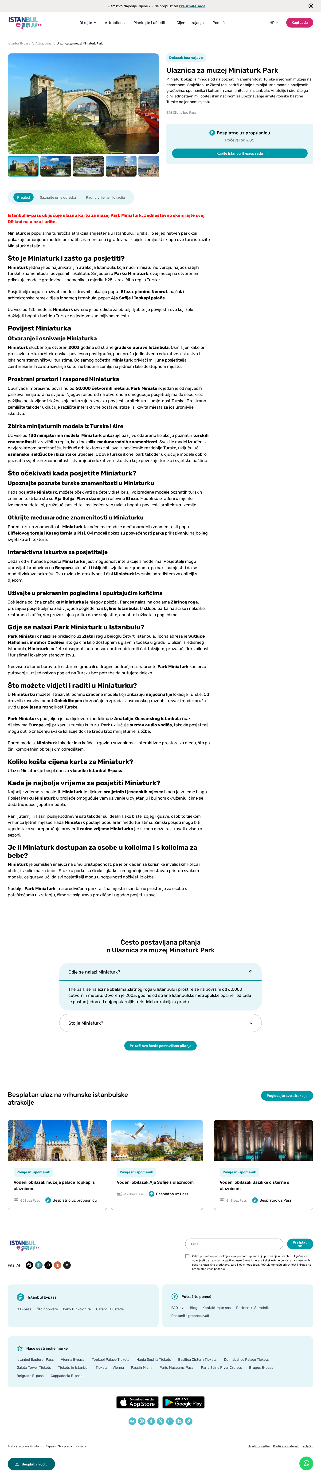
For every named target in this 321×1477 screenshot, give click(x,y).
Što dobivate (47, 1309)
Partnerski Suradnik (252, 1307)
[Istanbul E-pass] (25, 23)
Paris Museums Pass (177, 1367)
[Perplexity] (39, 1265)
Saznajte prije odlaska (58, 197)
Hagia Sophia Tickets (154, 1359)
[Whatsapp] (306, 1463)
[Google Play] (183, 1402)
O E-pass (24, 1309)
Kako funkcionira (77, 1309)
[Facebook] (151, 1421)
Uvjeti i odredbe (259, 1446)
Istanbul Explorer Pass (35, 1359)
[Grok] (48, 1265)
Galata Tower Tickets (34, 1367)
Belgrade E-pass (30, 1375)
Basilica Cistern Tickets (197, 1359)
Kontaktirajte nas (217, 1307)
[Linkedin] (179, 1421)
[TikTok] (188, 1421)
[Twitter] (160, 1421)
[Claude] (57, 1265)
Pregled (23, 197)
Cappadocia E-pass (66, 1375)
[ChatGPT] (29, 1265)
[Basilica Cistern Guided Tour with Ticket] (263, 1140)
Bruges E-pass (261, 1367)
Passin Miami (142, 1367)
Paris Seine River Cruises (221, 1367)
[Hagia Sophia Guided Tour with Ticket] (157, 1140)
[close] (309, 6)
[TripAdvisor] (132, 1421)
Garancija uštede (110, 1309)
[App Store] (137, 1402)
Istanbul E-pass (44, 1446)
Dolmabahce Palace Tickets (246, 1359)
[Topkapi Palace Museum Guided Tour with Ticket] (57, 1140)
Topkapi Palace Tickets (110, 1359)
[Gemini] (67, 1265)
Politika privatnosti (286, 1446)
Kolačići (308, 1446)
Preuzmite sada (192, 6)
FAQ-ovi (177, 1307)
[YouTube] (170, 1421)
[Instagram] (141, 1421)
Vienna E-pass (73, 1359)
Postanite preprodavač (190, 1315)
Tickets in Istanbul (73, 1367)
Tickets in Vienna (110, 1367)
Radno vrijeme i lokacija (105, 197)
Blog (193, 1307)
